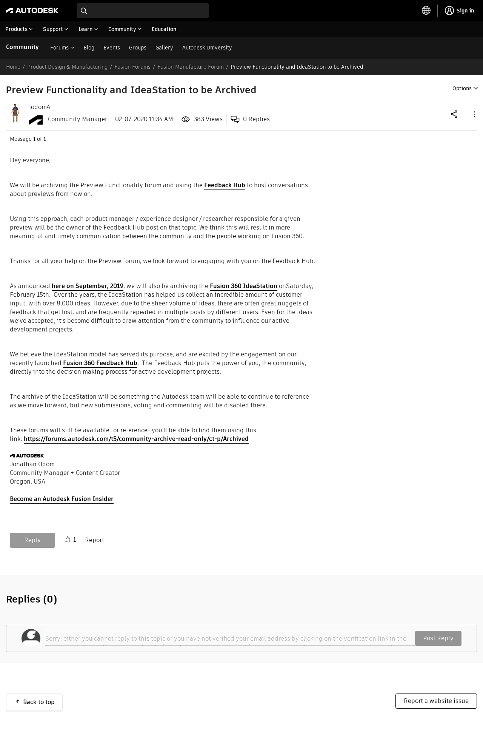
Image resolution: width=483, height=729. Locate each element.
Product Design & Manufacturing (67, 67)
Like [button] (67, 539)
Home (13, 67)
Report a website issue (436, 701)
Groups (137, 47)
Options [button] (462, 88)
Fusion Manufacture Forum (190, 67)
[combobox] (143, 10)
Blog (88, 47)
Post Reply (438, 638)
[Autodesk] (32, 10)
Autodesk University (207, 47)
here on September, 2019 (87, 286)
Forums (59, 47)
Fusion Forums (132, 67)
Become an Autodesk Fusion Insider (62, 499)
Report (94, 540)
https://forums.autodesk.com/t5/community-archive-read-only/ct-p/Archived (136, 439)
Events (111, 47)
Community (22, 47)
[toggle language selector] (426, 10)
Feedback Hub (224, 185)
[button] (474, 113)
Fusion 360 (243, 286)
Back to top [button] (39, 702)
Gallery (164, 47)
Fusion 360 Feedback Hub (100, 363)
